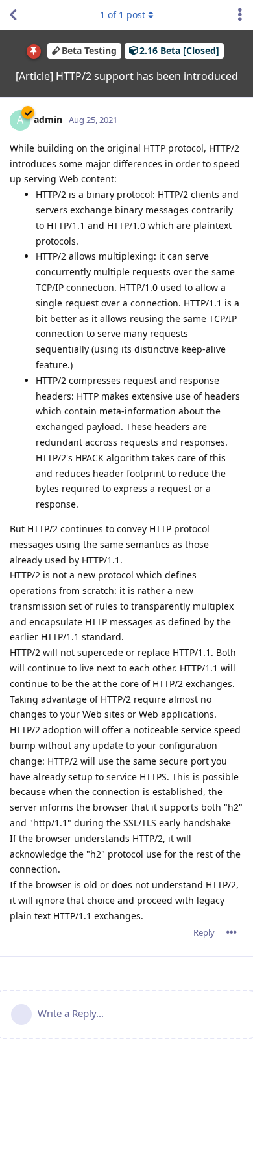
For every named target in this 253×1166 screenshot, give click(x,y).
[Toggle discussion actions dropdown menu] (240, 15)
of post (122, 14)
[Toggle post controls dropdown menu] (231, 932)
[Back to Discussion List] (13, 15)
